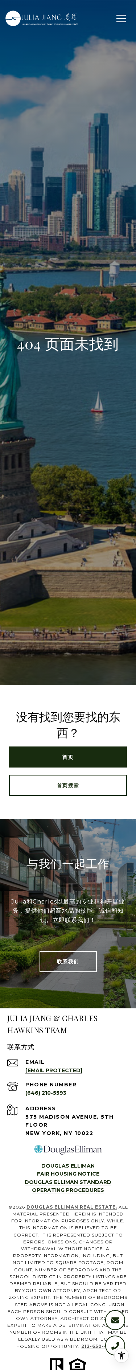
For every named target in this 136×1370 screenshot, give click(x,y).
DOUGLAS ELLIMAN (68, 1166)
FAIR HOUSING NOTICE (68, 1174)
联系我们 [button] (68, 961)
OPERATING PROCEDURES (68, 1190)
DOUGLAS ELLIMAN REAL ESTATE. (71, 1207)
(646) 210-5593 (45, 1093)
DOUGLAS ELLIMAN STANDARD (68, 1182)
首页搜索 (68, 785)
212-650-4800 (100, 1346)
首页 (68, 757)
